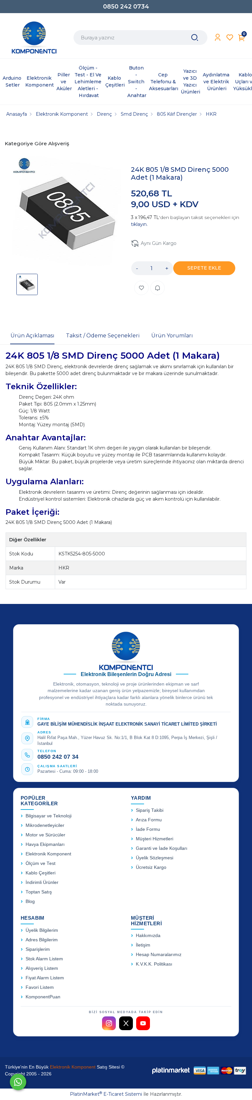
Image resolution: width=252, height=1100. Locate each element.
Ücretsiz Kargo (151, 867)
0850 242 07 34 (57, 756)
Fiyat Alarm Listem (45, 977)
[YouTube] (143, 1023)
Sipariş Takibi (149, 810)
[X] (126, 1023)
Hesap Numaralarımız (158, 954)
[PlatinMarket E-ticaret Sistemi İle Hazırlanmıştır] (171, 1070)
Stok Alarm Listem (44, 958)
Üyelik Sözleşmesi (154, 857)
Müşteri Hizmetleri (154, 838)
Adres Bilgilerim (42, 939)
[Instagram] (109, 1023)
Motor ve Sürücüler (45, 834)
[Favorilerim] (230, 37)
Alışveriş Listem (42, 968)
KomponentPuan (43, 996)
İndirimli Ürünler (42, 882)
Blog (30, 901)
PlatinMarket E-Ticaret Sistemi (106, 1094)
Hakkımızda (148, 935)
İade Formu (148, 829)
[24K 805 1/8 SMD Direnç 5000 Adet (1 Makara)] (66, 212)
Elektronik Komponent (48, 853)
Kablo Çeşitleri (40, 872)
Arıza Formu (149, 819)
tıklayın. (139, 224)
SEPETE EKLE (204, 268)
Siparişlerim (38, 949)
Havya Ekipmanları (45, 844)
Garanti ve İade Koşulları (161, 848)
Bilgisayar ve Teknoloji (49, 815)
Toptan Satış (39, 892)
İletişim (143, 945)
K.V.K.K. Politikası (154, 964)
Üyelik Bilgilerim (42, 930)
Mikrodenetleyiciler (45, 825)
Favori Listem (40, 987)
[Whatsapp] (18, 1082)
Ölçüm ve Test (40, 863)
